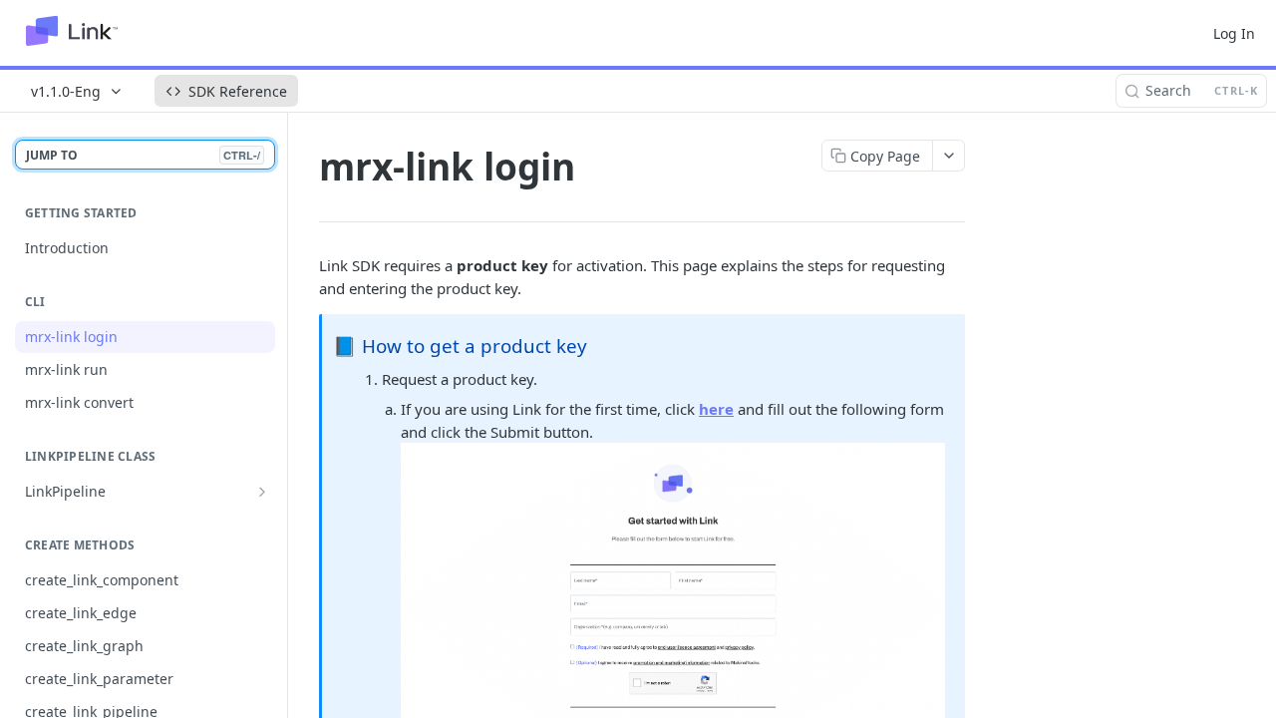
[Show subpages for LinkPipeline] (262, 492)
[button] (673, 605)
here (716, 409)
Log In (1234, 33)
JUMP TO (143, 155)
